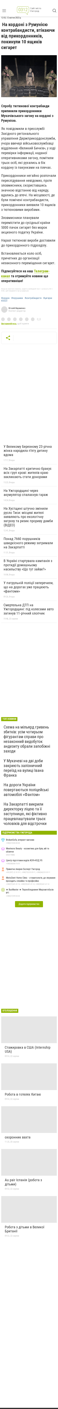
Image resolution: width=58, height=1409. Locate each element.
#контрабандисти (33, 298)
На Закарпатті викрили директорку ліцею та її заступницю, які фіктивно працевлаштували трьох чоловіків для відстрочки (25, 814)
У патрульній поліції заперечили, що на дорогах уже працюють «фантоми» (28, 587)
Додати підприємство (29, 904)
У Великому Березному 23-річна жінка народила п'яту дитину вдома (28, 450)
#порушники (17, 298)
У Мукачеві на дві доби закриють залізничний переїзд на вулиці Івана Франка (24, 768)
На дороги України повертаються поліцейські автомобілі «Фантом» (26, 789)
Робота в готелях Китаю (23, 1094)
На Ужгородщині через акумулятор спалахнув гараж (26, 493)
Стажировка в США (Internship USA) (27, 1049)
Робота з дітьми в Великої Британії (24, 1229)
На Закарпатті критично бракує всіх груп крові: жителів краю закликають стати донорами (27, 473)
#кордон (5, 298)
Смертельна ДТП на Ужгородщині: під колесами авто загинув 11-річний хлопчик (29, 609)
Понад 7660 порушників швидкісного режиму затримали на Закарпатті (28, 543)
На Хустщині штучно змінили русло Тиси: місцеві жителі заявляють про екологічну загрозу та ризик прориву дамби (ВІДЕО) (28, 516)
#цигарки (47, 298)
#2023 (4, 300)
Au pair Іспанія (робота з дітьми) (23, 1182)
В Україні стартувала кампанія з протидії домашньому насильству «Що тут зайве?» (28, 565)
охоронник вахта (17, 1137)
